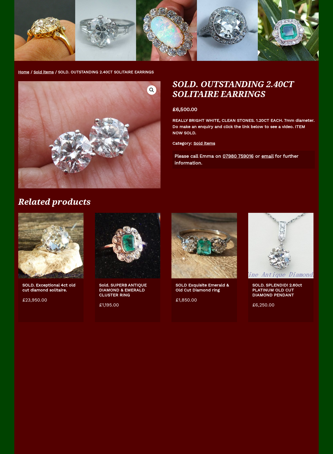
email (267, 156)
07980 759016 (238, 156)
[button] (151, 90)
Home (23, 72)
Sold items (44, 72)
